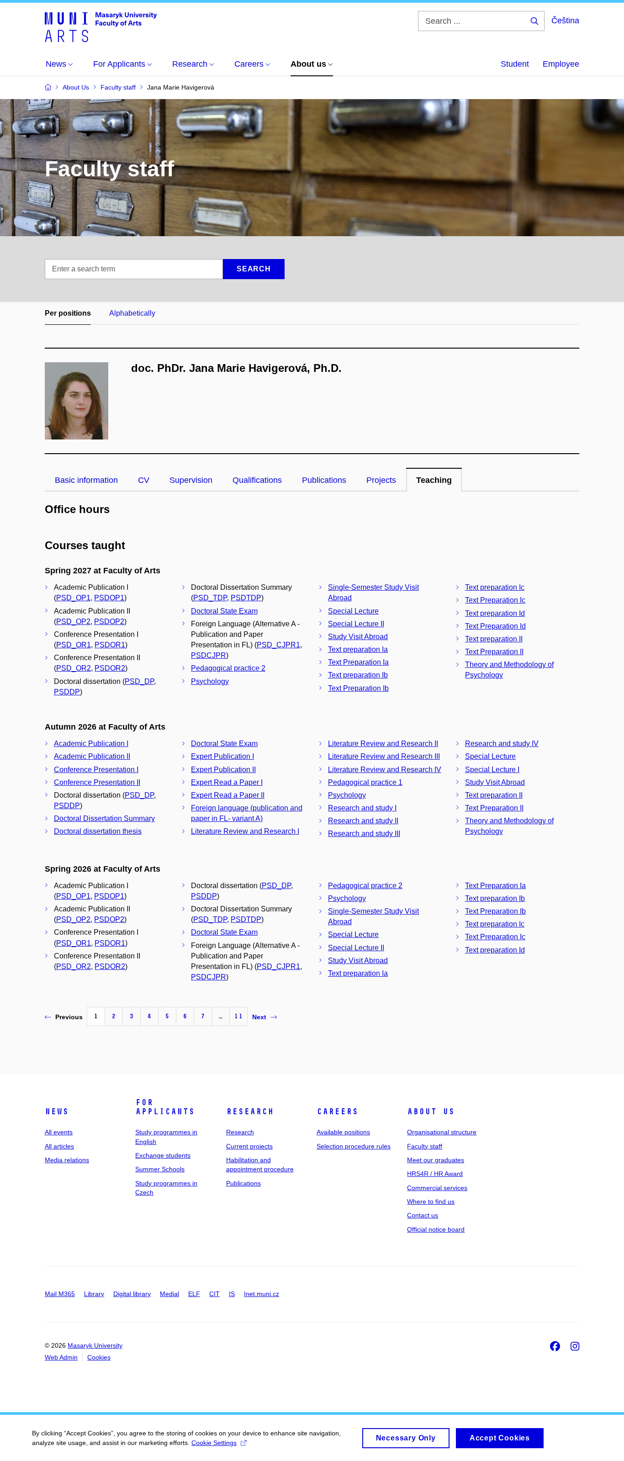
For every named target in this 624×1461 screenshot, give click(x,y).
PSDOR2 (110, 668)
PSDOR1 (110, 645)
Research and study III (364, 833)
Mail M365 (60, 1293)
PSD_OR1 (73, 645)
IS (232, 1293)
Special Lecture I (492, 769)
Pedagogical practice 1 (365, 782)
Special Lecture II (356, 624)
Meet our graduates (435, 1160)
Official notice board (436, 1229)
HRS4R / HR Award (435, 1173)
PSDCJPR (208, 655)
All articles (59, 1146)
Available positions (343, 1132)
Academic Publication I (91, 743)
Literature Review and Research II (383, 743)
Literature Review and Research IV (384, 769)
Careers (337, 1111)
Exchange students (162, 1155)
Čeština (565, 20)
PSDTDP (246, 598)
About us (431, 1111)
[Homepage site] (101, 26)
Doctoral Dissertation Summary (104, 818)
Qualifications (257, 480)
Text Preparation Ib (358, 688)
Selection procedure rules (354, 1146)
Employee (561, 64)
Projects (381, 480)
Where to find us (431, 1201)
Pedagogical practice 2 (228, 668)
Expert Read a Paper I (227, 782)
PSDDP (67, 692)
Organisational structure (441, 1132)
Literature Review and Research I (245, 831)
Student (515, 64)
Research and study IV (502, 743)
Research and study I (362, 808)
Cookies (99, 1357)
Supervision (190, 480)
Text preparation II (494, 639)
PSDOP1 (109, 598)
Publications (324, 480)
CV (143, 480)
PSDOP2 (109, 621)
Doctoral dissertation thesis (98, 831)
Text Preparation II (494, 652)
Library (94, 1293)
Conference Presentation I (96, 769)
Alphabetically (132, 313)
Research (250, 1111)
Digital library (132, 1293)
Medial (169, 1293)
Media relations (67, 1160)
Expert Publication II (223, 769)
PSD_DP (139, 681)
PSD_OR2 (73, 668)
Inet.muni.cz (261, 1293)
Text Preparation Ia (358, 662)
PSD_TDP (210, 598)
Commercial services (437, 1187)
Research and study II (363, 821)
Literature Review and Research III (384, 756)
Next (259, 1017)
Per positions (68, 313)
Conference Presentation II (97, 782)
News (57, 1111)
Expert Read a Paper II (227, 795)
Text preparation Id (495, 613)
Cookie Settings (214, 1442)
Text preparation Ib (358, 675)
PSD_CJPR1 (278, 645)
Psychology (210, 681)
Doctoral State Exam (224, 611)
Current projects (249, 1146)
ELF (194, 1293)
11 (238, 1016)
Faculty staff (424, 1146)
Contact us (422, 1215)
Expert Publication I (222, 756)
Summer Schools (160, 1169)
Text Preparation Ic (495, 600)
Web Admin (61, 1357)
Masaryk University (95, 1345)
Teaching (434, 480)
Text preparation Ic (494, 587)
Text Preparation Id (495, 626)
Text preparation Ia (358, 649)
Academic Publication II (92, 756)
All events (59, 1132)
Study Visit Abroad (358, 637)
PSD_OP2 (73, 621)
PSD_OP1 (73, 598)
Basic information (86, 480)
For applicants (165, 1107)
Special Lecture (353, 611)
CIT (214, 1293)
